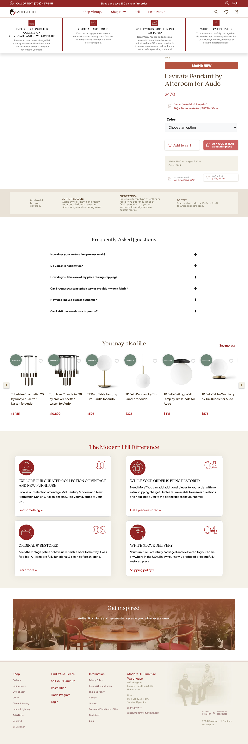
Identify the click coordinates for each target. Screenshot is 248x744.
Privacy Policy (96, 680)
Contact (93, 697)
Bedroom (17, 680)
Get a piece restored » (145, 510)
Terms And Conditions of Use (103, 709)
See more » (227, 345)
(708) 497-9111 (134, 708)
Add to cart (182, 145)
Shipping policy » (142, 570)
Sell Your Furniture (63, 681)
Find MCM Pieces (63, 674)
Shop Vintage (92, 11)
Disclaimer (94, 715)
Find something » (31, 510)
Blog (91, 720)
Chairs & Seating (21, 703)
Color (171, 118)
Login (235, 3)
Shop (167, 57)
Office (16, 697)
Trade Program (60, 695)
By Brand (17, 720)
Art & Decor (18, 715)
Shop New (118, 11)
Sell (137, 11)
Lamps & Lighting (21, 709)
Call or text (34, 3)
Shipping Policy (97, 691)
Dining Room (19, 685)
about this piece (223, 145)
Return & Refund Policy (100, 685)
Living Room (19, 691)
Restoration (156, 11)
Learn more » (28, 570)
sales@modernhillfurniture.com (143, 712)
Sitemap (93, 703)
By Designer (19, 726)
